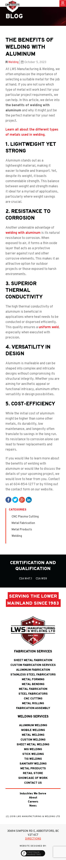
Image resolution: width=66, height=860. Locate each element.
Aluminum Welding (33, 725)
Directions (33, 839)
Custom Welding (33, 740)
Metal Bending (33, 684)
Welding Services (33, 717)
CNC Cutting (33, 699)
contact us (33, 783)
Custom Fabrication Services (33, 665)
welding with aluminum (23, 233)
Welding (13, 62)
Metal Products (22, 529)
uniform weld (49, 327)
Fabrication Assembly (33, 708)
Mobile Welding (33, 730)
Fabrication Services (33, 651)
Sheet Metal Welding (33, 744)
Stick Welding (33, 754)
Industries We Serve (33, 793)
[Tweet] (15, 500)
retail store (33, 773)
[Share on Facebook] (8, 500)
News (33, 806)
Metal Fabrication (23, 523)
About (33, 798)
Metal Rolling (33, 703)
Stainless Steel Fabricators (33, 675)
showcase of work (33, 778)
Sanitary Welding (33, 764)
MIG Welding (33, 749)
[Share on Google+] (22, 500)
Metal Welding (33, 735)
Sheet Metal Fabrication (33, 660)
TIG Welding (33, 759)
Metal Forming (33, 679)
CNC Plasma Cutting (25, 517)
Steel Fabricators (33, 694)
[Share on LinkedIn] (29, 500)
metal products (33, 768)
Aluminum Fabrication (33, 670)
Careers (33, 802)
